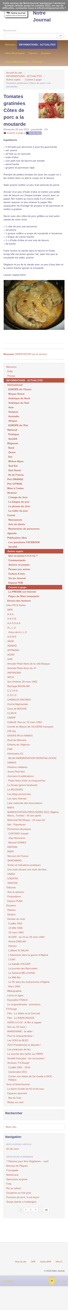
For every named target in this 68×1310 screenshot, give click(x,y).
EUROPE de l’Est (18, 425)
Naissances (15, 519)
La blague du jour (18, 501)
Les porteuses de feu (19, 1049)
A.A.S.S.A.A (13, 623)
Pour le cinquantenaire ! (20, 1035)
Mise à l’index (15, 488)
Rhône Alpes (16, 461)
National (12, 429)
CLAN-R (11, 713)
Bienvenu (10, 44)
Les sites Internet (16, 798)
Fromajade (12, 1170)
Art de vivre (35, 133)
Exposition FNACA (17, 999)
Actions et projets (19, 564)
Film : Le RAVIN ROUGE (20, 1017)
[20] (46, 1209)
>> (60, 35)
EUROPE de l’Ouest (19, 389)
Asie (11, 407)
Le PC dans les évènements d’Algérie (29, 982)
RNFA (10, 851)
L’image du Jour (18, 497)
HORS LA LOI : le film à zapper (24, 1022)
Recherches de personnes (24, 528)
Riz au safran (13, 1188)
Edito (10, 371)
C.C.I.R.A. (12, 690)
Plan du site (20, 1262)
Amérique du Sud (18, 402)
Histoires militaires (17, 767)
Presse (11, 375)
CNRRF (11, 717)
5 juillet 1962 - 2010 (19, 1067)
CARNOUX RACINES (19, 699)
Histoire (11, 910)
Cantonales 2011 (17, 1071)
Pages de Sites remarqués (23, 596)
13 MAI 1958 (15, 928)
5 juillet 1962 (15, 923)
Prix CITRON (14, 483)
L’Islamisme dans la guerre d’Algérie (28, 955)
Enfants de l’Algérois (18, 744)
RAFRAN (12, 847)
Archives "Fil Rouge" (18, 1062)
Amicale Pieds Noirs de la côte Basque (28, 663)
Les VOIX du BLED (17, 1040)
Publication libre (17, 537)
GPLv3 (59, 1262)
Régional (12, 443)
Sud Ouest (14, 470)
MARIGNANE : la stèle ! (20, 1031)
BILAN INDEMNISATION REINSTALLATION (32, 758)
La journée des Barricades (22, 968)
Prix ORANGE (15, 479)
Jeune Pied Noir (16, 771)
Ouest (12, 452)
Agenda (12, 533)
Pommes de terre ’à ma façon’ (23, 1197)
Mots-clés (11, 1126)
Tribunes (33, 53)
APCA (10, 677)
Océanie (13, 411)
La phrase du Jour (19, 506)
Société (12, 438)
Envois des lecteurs (19, 600)
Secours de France (17, 856)
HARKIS (11, 762)
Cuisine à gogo (33, 79)
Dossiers (46, 53)
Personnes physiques (19, 829)
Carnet (11, 515)
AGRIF (11, 654)
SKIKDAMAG (14, 860)
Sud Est (13, 465)
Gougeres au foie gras (18, 1192)
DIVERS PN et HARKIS (20, 735)
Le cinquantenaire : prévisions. (24, 1004)
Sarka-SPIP (45, 1262)
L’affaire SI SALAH (18, 950)
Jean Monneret (16, 838)
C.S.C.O (11, 695)
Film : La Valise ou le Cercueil (23, 1013)
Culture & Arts (16, 573)
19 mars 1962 (16, 932)
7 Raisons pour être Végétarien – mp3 (27, 1161)
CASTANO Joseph (18, 833)
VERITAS (12, 883)
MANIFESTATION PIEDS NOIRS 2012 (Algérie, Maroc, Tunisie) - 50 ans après (33, 814)
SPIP (33, 1262)
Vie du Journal (17, 578)
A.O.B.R (11, 636)
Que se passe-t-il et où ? (23, 555)
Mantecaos (12, 1174)
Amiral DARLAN (17, 941)
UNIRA (11, 874)
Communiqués (17, 560)
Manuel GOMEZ (17, 842)
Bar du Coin (14, 1097)
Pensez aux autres (19, 569)
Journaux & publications (20, 776)
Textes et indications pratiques (24, 865)
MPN (10, 609)
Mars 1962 (14, 986)
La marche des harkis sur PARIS (25, 1053)
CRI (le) (11, 731)
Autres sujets (13, 79)
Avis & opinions (15, 892)
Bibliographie (14, 991)
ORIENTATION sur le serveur (25, 354)
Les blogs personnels (19, 794)
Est (10, 456)
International (14, 384)
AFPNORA (13, 650)
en (64, 1281)
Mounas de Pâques (17, 1165)
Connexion (8, 1281)
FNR (9, 749)
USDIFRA (12, 878)
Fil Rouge (37, 62)
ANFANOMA (14, 672)
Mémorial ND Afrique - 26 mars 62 (26, 820)
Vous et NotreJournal (16, 62)
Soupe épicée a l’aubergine (21, 1201)
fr (52, 1281)
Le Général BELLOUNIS (21, 973)
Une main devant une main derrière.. (27, 869)
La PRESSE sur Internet (22, 591)
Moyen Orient (16, 393)
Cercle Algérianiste (17, 704)
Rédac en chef (15, 1102)
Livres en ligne (15, 995)
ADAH (10, 641)
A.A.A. (10, 614)
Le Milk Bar (14, 977)
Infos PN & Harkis (15, 53)
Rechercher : (10, 30)
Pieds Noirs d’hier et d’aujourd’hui (26, 780)
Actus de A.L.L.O (17, 632)
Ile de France (16, 474)
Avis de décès (16, 524)
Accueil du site (14, 72)
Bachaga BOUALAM (18, 686)
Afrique (12, 420)
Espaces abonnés (17, 1093)
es (57, 1281)
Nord (11, 447)
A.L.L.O (11, 627)
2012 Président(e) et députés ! (24, 1044)
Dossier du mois (16, 919)
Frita (8, 1183)
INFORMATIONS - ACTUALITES (37, 44)
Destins (11, 914)
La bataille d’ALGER (19, 964)
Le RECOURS (15, 789)
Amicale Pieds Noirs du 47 (21, 668)
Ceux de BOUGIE (17, 708)
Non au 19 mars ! (17, 1026)
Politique (13, 434)
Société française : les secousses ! (26, 1058)
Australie (13, 416)
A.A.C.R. (12, 618)
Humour (12, 492)
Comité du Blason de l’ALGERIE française (30, 726)
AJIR (10, 659)
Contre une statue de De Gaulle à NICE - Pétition (31, 1078)
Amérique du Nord (19, 398)
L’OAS (11, 959)
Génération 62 (15, 753)
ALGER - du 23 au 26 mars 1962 (26, 937)
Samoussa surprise (17, 1179)
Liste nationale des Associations (24, 803)
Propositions (14, 896)
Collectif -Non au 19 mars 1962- (25, 722)
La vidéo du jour (18, 510)
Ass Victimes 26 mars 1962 (22, 681)
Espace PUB (15, 582)
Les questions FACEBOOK (24, 542)
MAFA (10, 807)
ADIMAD (12, 645)
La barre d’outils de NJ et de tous (25, 1088)
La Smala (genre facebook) (22, 785)
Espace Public (15, 901)
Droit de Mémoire (17, 740)
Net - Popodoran (16, 824)
